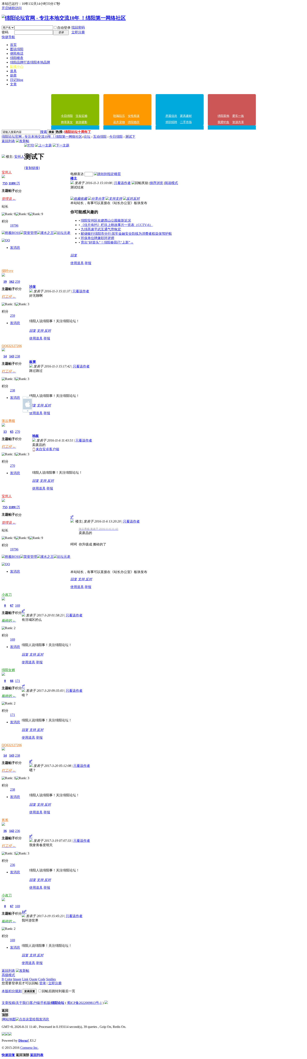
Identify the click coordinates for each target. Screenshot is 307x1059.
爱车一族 (238, 115)
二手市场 (186, 122)
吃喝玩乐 (119, 115)
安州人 (19, 156)
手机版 (45, 1003)
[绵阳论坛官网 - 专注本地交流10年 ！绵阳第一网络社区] (64, 18)
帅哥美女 (67, 122)
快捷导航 (8, 37)
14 (5, 356)
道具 (13, 71)
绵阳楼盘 (16, 58)
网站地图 (9, 1019)
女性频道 (134, 115)
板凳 (32, 362)
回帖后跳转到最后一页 (58, 991)
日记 (16, 80)
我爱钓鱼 (223, 122)
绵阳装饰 (223, 115)
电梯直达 (77, 174)
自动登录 (64, 27)
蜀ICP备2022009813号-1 (84, 1003)
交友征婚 (81, 115)
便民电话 (16, 53)
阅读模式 (171, 183)
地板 (35, 436)
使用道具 (77, 263)
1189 (12, 183)
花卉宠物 (119, 122)
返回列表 (8, 141)
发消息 (15, 247)
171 (17, 681)
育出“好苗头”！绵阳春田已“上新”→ (107, 242)
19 (5, 281)
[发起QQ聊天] (6, 240)
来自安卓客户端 (47, 449)
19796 (14, 225)
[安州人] (3, 156)
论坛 (87, 136)
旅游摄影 (81, 122)
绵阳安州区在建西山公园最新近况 (106, 220)
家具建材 (186, 115)
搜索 (43, 132)
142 (11, 831)
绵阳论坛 (57, 1003)
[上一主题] (43, 145)
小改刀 (7, 594)
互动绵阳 (100, 136)
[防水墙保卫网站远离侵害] (106, 1003)
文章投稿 (8, 1003)
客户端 (35, 1003)
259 (17, 281)
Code (41, 979)
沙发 (32, 286)
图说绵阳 (16, 49)
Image (17, 979)
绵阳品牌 (30, 62)
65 (11, 431)
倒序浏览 (156, 183)
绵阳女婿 (8, 670)
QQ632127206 (12, 346)
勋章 (13, 75)
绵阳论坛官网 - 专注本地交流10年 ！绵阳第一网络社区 (42, 136)
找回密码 (78, 27)
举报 (88, 263)
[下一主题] (61, 145)
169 (17, 605)
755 (5, 183)
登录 (42, 983)
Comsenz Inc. (29, 1047)
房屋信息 (171, 115)
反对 (47, 330)
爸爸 (5, 820)
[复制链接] (32, 168)
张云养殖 (8, 421)
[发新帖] (22, 141)
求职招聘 (171, 122)
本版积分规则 (12, 991)
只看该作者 (122, 183)
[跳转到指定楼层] (107, 174)
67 (11, 605)
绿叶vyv (7, 271)
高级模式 (8, 975)
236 (17, 831)
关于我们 (22, 1003)
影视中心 (16, 66)
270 (17, 431)
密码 (5, 32)
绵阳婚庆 (134, 122)
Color (8, 979)
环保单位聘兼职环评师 (97, 238)
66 (11, 681)
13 (5, 431)
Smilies (51, 979)
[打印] (29, 145)
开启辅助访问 (12, 8)
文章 (13, 84)
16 (5, 831)
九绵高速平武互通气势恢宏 (101, 229)
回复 (73, 255)
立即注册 (78, 32)
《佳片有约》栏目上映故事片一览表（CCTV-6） (117, 225)
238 (17, 356)
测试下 (130, 136)
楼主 (73, 178)
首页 (13, 45)
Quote (33, 979)
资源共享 (238, 122)
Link (25, 979)
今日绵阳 (67, 115)
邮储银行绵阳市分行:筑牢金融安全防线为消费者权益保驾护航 (126, 233)
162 (11, 281)
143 (11, 356)
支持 (40, 330)
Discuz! (23, 1040)
